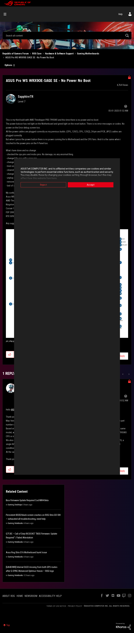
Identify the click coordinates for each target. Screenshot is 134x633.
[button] (10, 354)
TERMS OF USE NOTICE (56, 606)
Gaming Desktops (15, 505)
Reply (122, 356)
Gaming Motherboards (88, 53)
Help (120, 14)
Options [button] (8, 65)
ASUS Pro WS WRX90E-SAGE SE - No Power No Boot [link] (29, 57)
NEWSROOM (31, 596)
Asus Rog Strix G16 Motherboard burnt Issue (26, 552)
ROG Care (37, 53)
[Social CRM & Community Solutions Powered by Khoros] (123, 626)
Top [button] (8, 625)
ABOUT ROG (8, 596)
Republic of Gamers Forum (15, 53)
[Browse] (6, 14)
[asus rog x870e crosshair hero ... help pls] (123, 374)
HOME (20, 596)
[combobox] (67, 35)
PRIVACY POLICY (75, 606)
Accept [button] (90, 184)
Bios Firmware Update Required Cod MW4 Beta (27, 500)
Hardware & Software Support (59, 53)
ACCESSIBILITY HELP (50, 596)
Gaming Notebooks (15, 523)
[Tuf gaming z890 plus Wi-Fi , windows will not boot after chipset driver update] (129, 374)
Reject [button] (43, 184)
